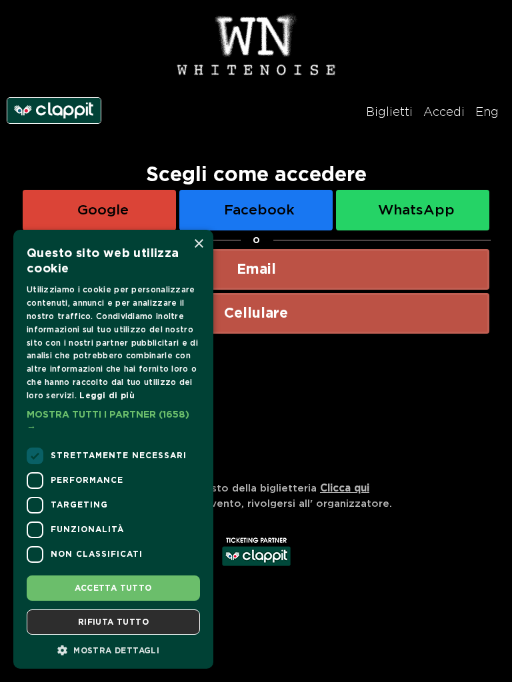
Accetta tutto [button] (113, 588)
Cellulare (256, 313)
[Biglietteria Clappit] (256, 568)
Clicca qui (344, 489)
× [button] (198, 244)
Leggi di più (107, 396)
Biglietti (389, 113)
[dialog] (113, 449)
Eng (487, 113)
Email (256, 269)
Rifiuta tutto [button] (113, 622)
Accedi (444, 113)
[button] (113, 421)
